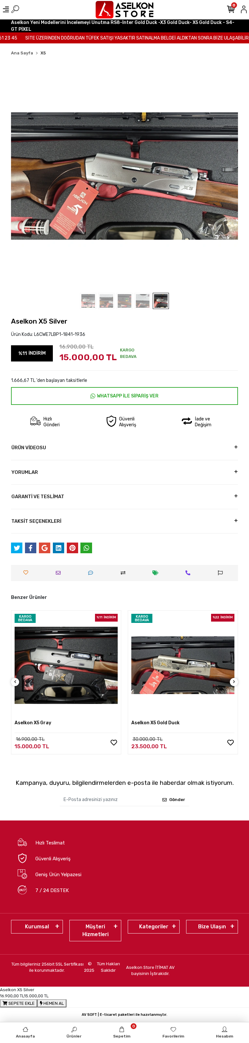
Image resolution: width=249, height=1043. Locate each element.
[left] (15, 682)
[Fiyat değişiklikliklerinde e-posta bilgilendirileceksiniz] (157, 573)
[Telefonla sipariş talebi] (189, 573)
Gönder (177, 799)
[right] (234, 682)
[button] (28, 176)
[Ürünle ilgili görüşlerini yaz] (92, 573)
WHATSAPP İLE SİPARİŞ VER (128, 396)
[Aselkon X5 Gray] (66, 665)
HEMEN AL (53, 1003)
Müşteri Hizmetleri (95, 930)
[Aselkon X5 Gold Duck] (182, 665)
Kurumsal (37, 926)
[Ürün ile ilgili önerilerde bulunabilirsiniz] (222, 573)
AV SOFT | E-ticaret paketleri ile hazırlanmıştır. (124, 1015)
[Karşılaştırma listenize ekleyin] (124, 573)
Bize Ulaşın (212, 926)
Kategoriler (153, 926)
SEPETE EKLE (21, 1003)
